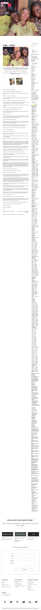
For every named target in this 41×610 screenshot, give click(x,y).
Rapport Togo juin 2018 (35, 471)
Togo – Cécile (34, 333)
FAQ (33, 534)
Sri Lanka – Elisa (34, 302)
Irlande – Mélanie (34, 211)
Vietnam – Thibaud (35, 366)
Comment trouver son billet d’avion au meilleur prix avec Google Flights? (35, 402)
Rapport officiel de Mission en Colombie (34, 467)
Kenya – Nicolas (34, 221)
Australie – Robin (34, 130)
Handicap (29, 587)
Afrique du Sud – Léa (35, 123)
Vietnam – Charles (35, 350)
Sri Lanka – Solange (35, 310)
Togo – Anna (34, 331)
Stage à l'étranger (34, 94)
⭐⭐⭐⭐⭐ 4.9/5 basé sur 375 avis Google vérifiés (34, 105)
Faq (2, 583)
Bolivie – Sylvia (34, 138)
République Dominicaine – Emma (34, 278)
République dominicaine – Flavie (35, 281)
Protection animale (31, 590)
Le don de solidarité (18, 583)
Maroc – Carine (34, 241)
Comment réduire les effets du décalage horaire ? (35, 398)
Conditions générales (20, 608)
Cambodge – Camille (35, 144)
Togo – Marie (34, 336)
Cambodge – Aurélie (35, 142)
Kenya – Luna (34, 217)
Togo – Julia (34, 335)
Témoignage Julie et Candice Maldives (34, 478)
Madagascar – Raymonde (34, 240)
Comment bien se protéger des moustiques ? (34, 414)
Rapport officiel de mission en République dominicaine (35, 469)
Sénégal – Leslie (34, 290)
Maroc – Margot (34, 245)
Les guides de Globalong (33, 417)
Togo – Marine (34, 337)
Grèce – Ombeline (34, 186)
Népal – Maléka (34, 265)
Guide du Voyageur (34, 392)
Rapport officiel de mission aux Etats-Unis (35, 465)
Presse (3, 585)
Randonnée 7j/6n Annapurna (34, 501)
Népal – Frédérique (35, 260)
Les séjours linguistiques (33, 426)
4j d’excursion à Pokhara (34, 496)
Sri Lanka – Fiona (34, 303)
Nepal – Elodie (34, 259)
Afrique (32, 68)
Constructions (30, 581)
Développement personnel (33, 75)
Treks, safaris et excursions (33, 492)
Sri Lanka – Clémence (33, 301)
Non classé (33, 85)
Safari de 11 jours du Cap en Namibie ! (35, 510)
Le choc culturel (34, 409)
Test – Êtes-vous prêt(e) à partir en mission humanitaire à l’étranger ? (35, 481)
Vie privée (14, 608)
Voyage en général (34, 99)
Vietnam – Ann (34, 348)
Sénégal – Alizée (34, 282)
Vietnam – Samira (35, 360)
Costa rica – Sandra (35, 181)
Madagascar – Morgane (34, 236)
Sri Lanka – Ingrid (34, 305)
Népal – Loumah (34, 264)
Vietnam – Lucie (34, 355)
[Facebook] (5, 602)
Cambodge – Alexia (35, 139)
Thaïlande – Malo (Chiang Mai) (34, 327)
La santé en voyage (34, 412)
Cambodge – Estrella (35, 155)
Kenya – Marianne (35, 220)
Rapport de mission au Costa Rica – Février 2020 (34, 441)
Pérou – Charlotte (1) (35, 273)
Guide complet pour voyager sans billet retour (34, 390)
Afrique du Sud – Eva (35, 115)
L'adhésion (17, 582)
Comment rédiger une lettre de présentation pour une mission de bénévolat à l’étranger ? (35, 379)
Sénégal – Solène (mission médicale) (35, 292)
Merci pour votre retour (35, 427)
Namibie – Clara (34, 253)
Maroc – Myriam (34, 246)
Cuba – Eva (33, 182)
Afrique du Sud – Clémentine (34, 110)
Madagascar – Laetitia (34, 230)
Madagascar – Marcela (34, 234)
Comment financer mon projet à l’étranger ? (35, 377)
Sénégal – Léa (34, 289)
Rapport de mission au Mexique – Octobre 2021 (34, 448)
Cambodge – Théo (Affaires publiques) (35, 174)
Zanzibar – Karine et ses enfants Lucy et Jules (35, 371)
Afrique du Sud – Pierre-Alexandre (34, 127)
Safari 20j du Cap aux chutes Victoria (35, 505)
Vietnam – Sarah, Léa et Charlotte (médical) (34, 364)
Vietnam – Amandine (35, 347)
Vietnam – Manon (34, 356)
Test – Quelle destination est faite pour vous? (34, 487)
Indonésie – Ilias (34, 208)
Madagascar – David (35, 226)
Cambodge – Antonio (35, 141)
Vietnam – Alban (34, 346)
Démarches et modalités (33, 385)
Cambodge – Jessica (35, 164)
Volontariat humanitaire (35, 98)
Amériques (33, 69)
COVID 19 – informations (33, 383)
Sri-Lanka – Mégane (35, 311)
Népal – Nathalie (34, 266)
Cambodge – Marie (35, 168)
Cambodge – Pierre (35, 171)
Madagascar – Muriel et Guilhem (35, 238)
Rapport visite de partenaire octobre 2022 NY (35, 473)
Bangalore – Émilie (35, 131)
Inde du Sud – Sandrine (34, 202)
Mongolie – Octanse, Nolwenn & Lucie (35, 251)
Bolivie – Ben (34, 132)
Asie (32, 72)
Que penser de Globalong (6, 586)
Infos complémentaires (35, 393)
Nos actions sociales (34, 431)
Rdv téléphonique (6, 595)
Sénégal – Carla (34, 283)
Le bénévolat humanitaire (34, 408)
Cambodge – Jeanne (35, 163)
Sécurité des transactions (34, 608)
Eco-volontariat (33, 76)
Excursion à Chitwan (35, 497)
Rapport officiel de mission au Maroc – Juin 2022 (34, 462)
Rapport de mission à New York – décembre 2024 (34, 438)
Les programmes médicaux (34, 424)
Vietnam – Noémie (35, 358)
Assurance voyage (35, 394)
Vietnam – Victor (34, 369)
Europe (32, 80)
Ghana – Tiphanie (34, 185)
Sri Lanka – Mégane (35, 306)
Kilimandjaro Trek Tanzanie (34, 499)
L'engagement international (20, 585)
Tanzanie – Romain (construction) (35, 316)
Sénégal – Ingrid (34, 287)
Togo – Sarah (34, 342)
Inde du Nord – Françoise (34, 195)
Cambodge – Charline (34, 146)
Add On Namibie (33, 67)
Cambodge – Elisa (35, 149)
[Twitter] (11, 602)
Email (12, 558)
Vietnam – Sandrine (35, 362)
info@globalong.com (8, 534)
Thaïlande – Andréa (35, 320)
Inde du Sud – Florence (34, 200)
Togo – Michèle (34, 338)
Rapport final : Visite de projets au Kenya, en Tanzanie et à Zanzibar (35, 459)
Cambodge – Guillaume (34, 159)
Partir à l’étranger (34, 57)
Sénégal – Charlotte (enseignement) (35, 285)
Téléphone (11, 560)
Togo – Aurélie (34, 332)
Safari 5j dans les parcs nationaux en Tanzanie (35, 508)
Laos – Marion (34, 224)
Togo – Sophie (34, 343)
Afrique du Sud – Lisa (35, 125)
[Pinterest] (17, 602)
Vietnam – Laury (34, 352)
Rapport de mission (34, 436)
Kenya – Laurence (34, 222)
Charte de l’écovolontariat (34, 396)
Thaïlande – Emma (35, 325)
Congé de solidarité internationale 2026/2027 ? (36, 405)
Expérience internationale (33, 60)
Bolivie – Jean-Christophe (34, 136)
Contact (9, 5)
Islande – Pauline (34, 212)
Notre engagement (5, 584)
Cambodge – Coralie (35, 148)
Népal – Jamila (34, 261)
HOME (3, 33)
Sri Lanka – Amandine (33, 299)
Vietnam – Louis (34, 353)
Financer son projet (18, 584)
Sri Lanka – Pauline (35, 307)
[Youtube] (24, 602)
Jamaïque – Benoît (35, 214)
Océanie (32, 87)
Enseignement (33, 79)
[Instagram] (36, 602)
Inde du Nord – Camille (34, 193)
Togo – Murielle (34, 340)
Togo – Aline (34, 330)
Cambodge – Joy (34, 167)
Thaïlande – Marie (35, 328)
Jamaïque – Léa (34, 215)
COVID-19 (32, 73)
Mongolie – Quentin (35, 252)
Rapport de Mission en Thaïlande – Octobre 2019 (34, 456)
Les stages (17, 586)
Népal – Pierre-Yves (35, 269)
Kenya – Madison (34, 219)
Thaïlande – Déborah (35, 324)
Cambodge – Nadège (35, 169)
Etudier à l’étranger (34, 56)
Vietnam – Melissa (35, 357)
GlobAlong (33, 81)
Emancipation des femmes (33, 584)
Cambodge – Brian (35, 143)
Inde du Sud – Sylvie (35, 204)
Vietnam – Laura (34, 351)
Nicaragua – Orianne (35, 272)
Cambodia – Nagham (35, 175)
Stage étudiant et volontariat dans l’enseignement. (34, 421)
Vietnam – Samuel (35, 361)
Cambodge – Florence (34, 157)
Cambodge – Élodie (35, 150)
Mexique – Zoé (34, 249)
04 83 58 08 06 (20, 534)
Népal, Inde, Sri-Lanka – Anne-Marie (35, 271)
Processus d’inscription (35, 58)
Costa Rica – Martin (35, 180)
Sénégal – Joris (34, 288)
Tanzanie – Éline (34, 312)
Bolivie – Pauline (34, 137)
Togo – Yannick (34, 345)
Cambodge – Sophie (35, 172)
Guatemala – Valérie (35, 187)
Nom (12, 553)
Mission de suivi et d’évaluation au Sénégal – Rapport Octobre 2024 (35, 429)
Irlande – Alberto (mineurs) (34, 210)
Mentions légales (27, 608)
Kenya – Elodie (34, 216)
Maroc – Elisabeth (34, 244)
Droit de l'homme (31, 582)
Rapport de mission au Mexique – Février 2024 (35, 446)
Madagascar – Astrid (35, 225)
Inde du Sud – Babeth (35, 198)
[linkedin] (30, 602)
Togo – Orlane (34, 341)
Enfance (29, 585)
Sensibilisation (33, 93)
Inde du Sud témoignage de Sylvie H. (34, 206)
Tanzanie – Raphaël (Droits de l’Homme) (35, 314)
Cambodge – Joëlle (35, 166)
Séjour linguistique (34, 92)
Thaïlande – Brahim (35, 321)
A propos (3, 582)
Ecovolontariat (30, 583)
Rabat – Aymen (34, 276)
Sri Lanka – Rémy (34, 308)
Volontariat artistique (34, 97)
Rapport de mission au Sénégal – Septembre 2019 (34, 451)
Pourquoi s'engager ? (19, 581)
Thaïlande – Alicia (35, 319)
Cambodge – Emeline (34, 152)
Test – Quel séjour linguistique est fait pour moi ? (34, 484)
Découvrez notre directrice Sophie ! (34, 388)
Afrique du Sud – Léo (35, 124)
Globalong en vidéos (34, 386)
